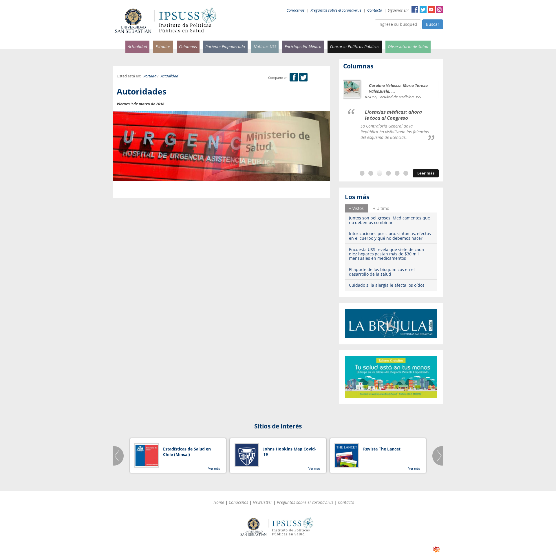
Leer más (425, 173)
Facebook (414, 9)
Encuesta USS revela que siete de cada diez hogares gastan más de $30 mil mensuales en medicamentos (386, 254)
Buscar (432, 24)
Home (218, 502)
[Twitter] (303, 77)
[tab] (356, 208)
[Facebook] (294, 77)
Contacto (374, 10)
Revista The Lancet (381, 449)
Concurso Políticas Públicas (354, 46)
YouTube (431, 9)
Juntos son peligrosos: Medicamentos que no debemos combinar (389, 220)
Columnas (188, 46)
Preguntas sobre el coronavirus (335, 10)
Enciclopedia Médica (303, 46)
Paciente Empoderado (225, 46)
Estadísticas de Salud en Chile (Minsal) (187, 451)
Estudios (163, 46)
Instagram (439, 9)
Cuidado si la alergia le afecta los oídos (387, 285)
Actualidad (137, 46)
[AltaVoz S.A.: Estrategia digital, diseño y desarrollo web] (436, 549)
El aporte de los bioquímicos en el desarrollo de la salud (382, 272)
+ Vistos (356, 208)
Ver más (214, 468)
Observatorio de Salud (408, 46)
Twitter (423, 9)
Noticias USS (265, 46)
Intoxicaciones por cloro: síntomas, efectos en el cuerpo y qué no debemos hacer (390, 236)
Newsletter (262, 502)
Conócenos (295, 10)
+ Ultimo (381, 208)
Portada (149, 76)
